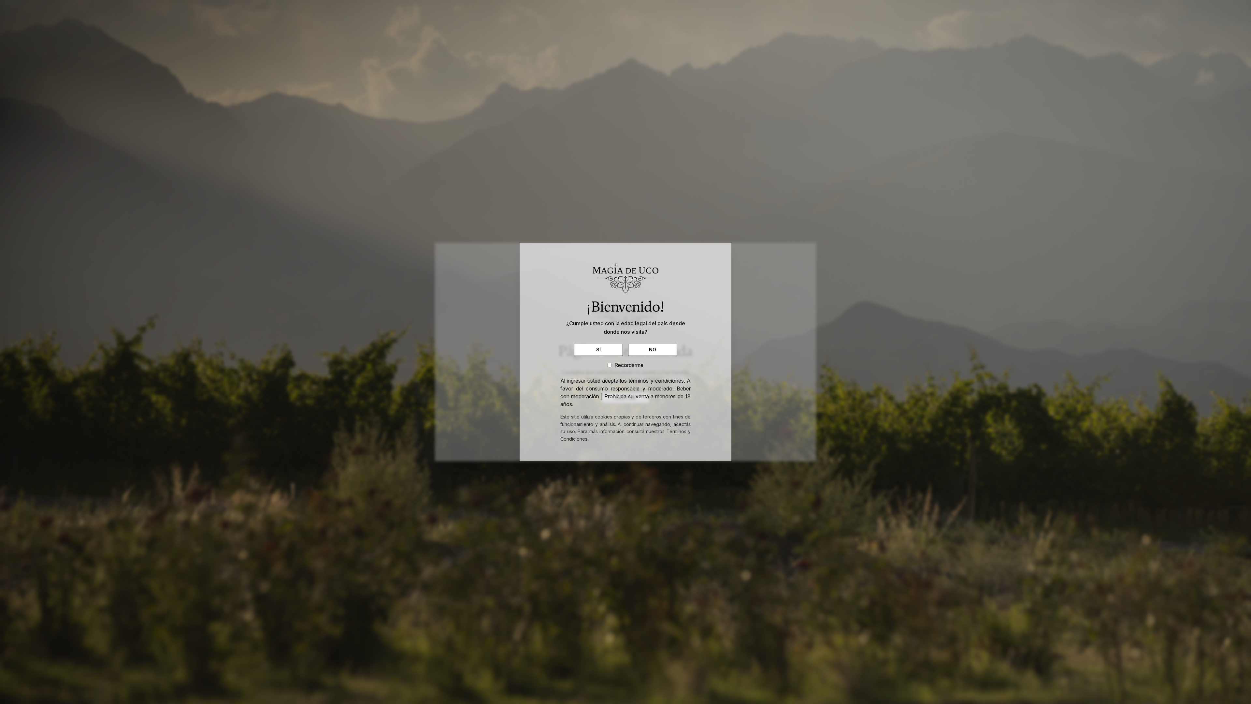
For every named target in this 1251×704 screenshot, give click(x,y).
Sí (598, 349)
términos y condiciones (656, 380)
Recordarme (628, 365)
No (652, 349)
